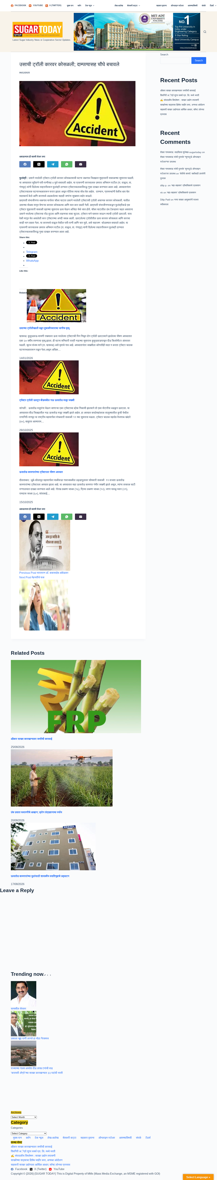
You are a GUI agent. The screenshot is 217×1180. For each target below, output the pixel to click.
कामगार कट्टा (148, 5)
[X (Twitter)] (39, 164)
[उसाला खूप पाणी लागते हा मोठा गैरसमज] (23, 1023)
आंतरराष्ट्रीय (104, 5)
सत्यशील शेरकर (18, 1008)
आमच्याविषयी (193, 5)
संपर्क (204, 5)
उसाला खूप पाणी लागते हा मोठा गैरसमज (30, 1038)
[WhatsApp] (66, 164)
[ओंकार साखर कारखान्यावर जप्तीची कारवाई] (76, 696)
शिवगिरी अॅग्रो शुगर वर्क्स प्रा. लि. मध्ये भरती (179, 95)
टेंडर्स (148, 1137)
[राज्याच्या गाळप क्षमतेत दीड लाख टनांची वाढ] (23, 1053)
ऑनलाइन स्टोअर (177, 5)
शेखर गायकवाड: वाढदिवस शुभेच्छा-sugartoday (180, 152)
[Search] (205, 31)
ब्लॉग (79, 5)
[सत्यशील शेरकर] (23, 993)
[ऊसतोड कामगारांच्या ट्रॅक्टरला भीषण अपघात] (49, 449)
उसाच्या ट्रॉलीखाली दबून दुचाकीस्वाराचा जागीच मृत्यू (44, 328)
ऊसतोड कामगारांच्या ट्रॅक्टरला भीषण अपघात (41, 472)
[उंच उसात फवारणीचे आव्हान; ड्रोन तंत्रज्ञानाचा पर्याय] (62, 777)
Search (164, 54)
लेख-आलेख (119, 5)
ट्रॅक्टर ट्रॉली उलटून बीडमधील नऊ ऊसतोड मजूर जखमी (46, 400)
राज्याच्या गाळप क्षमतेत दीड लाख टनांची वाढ (32, 1068)
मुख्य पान (70, 5)
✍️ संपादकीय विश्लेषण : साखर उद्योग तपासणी (179, 100)
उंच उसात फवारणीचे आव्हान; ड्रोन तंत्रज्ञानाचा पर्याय (36, 812)
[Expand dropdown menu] (93, 5)
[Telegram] (52, 164)
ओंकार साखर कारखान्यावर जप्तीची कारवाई (178, 90)
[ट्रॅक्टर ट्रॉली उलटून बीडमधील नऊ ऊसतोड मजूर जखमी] (49, 377)
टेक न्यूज (88, 5)
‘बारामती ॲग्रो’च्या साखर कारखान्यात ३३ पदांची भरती (37, 1072)
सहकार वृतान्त (161, 5)
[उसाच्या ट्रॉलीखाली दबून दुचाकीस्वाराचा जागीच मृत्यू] (56, 305)
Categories (17, 1127)
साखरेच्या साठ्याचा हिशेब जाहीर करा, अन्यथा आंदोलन (182, 104)
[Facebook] (25, 164)
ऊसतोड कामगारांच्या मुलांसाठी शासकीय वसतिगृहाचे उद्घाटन (40, 876)
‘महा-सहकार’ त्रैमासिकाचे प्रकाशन (185, 185)
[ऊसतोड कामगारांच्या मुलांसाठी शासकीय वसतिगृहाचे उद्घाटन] (53, 846)
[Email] (80, 164)
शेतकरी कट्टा (132, 5)
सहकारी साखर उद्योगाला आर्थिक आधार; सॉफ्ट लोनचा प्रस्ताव (40, 1164)
